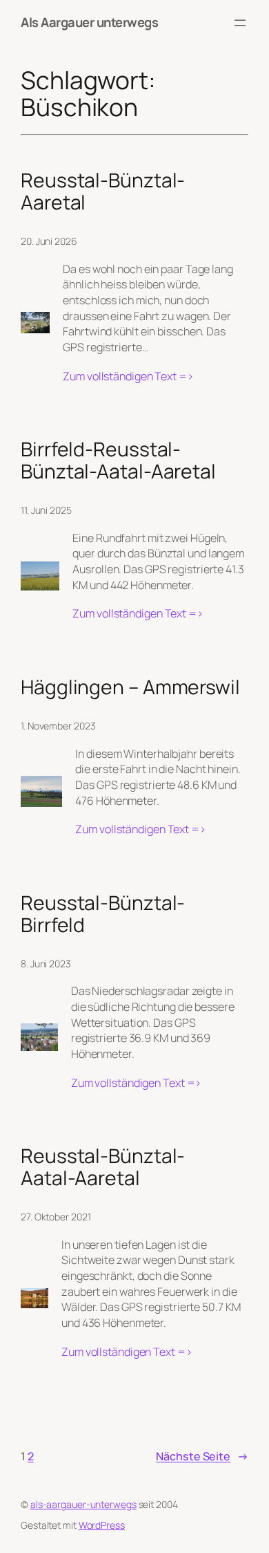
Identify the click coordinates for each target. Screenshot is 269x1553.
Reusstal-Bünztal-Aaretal (103, 191)
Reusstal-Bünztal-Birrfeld (103, 914)
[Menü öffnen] (240, 23)
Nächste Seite (202, 1456)
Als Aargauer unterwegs (89, 22)
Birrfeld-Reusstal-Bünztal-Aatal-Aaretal (118, 460)
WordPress (102, 1525)
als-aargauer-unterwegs (83, 1504)
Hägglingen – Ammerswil (130, 687)
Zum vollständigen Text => (128, 376)
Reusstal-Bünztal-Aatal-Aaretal (103, 1167)
